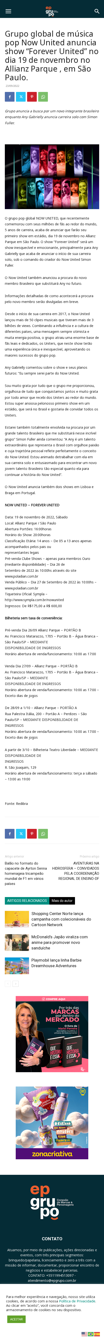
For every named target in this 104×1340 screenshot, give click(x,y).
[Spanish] (97, 1334)
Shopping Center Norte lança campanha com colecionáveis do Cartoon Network (61, 919)
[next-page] (16, 984)
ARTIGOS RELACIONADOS (27, 901)
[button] (8, 11)
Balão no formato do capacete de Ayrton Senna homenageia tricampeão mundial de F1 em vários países (26, 873)
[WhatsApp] (43, 97)
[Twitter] (21, 97)
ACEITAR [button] (16, 1319)
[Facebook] (10, 97)
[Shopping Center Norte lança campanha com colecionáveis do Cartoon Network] (17, 919)
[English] (85, 1334)
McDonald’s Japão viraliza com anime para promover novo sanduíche (59, 942)
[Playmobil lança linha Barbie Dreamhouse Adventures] (17, 965)
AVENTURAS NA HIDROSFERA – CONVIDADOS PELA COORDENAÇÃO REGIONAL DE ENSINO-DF (75, 871)
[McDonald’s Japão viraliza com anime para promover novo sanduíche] (17, 942)
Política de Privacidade (77, 1301)
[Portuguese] (91, 1334)
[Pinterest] (32, 97)
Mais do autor (62, 901)
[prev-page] (8, 984)
